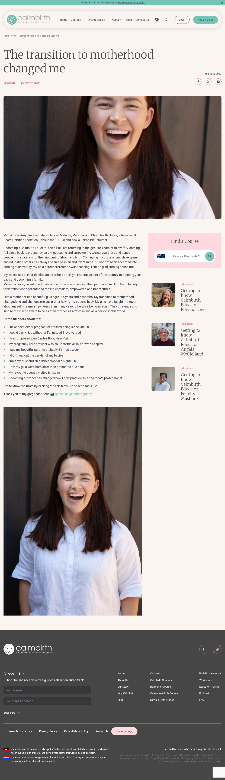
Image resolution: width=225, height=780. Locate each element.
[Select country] (161, 256)
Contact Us (142, 19)
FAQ (201, 699)
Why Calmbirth (126, 693)
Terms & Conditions (19, 731)
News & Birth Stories (162, 699)
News (14, 35)
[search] (209, 256)
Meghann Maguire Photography (206, 761)
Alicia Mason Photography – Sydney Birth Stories (197, 755)
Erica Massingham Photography (174, 761)
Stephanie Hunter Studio (131, 758)
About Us (123, 680)
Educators (9, 82)
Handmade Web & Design (190, 749)
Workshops (206, 680)
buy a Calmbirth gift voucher (131, 2)
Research (101, 731)
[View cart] (157, 19)
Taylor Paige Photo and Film (157, 758)
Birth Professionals (210, 673)
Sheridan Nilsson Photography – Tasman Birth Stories (146, 755)
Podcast (204, 693)
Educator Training (209, 686)
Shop (129, 19)
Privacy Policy (48, 731)
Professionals (96, 19)
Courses (76, 19)
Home (63, 19)
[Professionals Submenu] (106, 20)
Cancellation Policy (76, 731)
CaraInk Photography (183, 758)
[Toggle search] (166, 19)
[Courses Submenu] (82, 20)
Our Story (123, 686)
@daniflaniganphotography (73, 394)
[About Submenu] (120, 20)
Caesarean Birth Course (164, 693)
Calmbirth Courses (161, 680)
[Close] (222, 2)
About (115, 19)
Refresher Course (160, 686)
